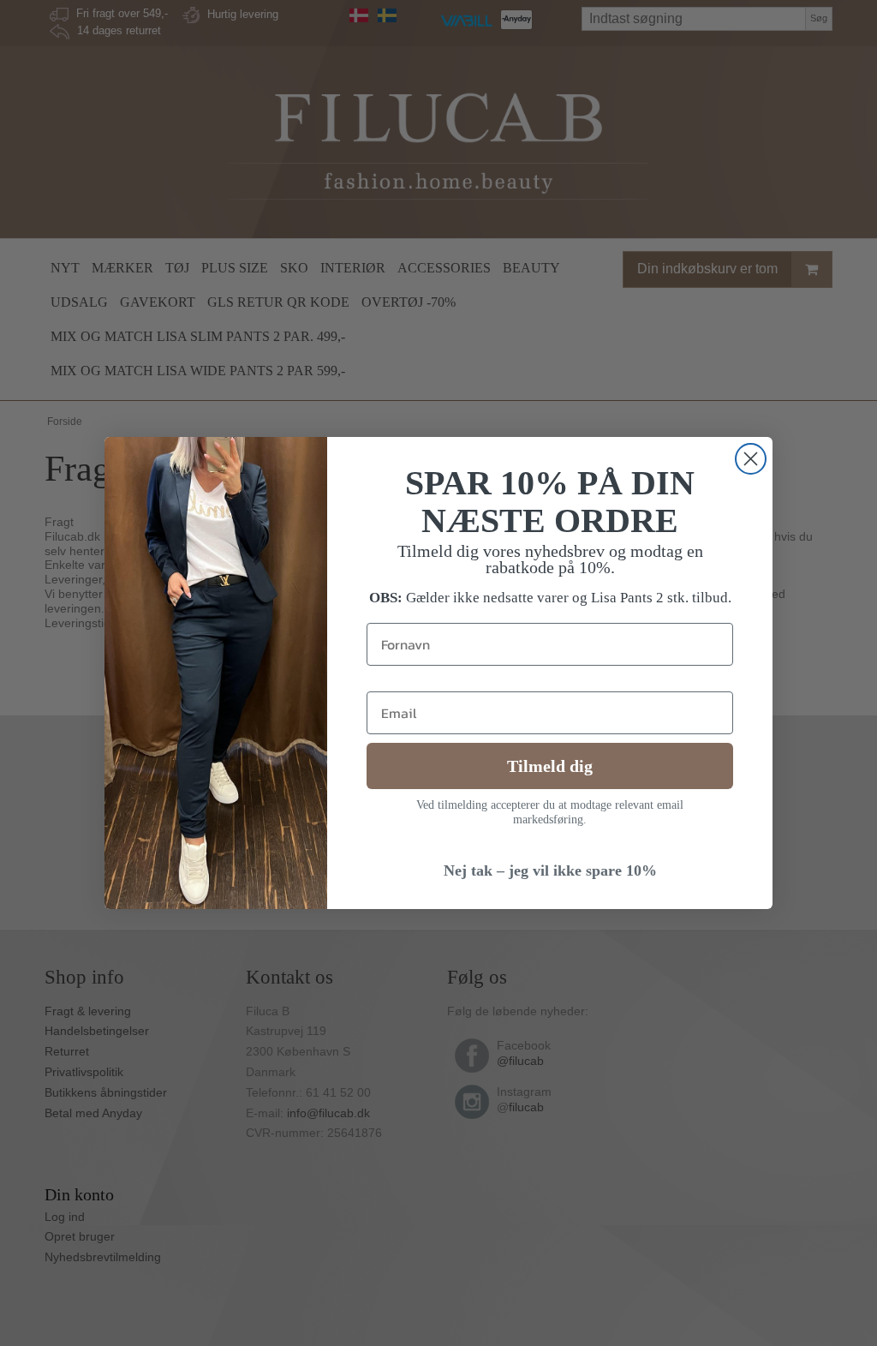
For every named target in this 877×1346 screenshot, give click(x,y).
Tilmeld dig (550, 766)
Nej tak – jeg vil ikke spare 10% (550, 870)
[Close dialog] (751, 459)
